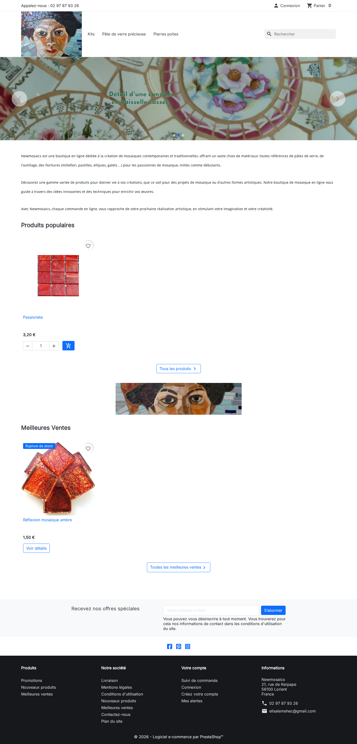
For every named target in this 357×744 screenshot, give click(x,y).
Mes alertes (191, 700)
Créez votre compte (199, 694)
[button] (286, 5)
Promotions (31, 680)
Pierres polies (165, 34)
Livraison (109, 680)
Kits (91, 34)
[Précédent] (19, 99)
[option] (178, 98)
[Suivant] (337, 99)
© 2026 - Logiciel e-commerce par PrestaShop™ (178, 736)
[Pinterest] (178, 646)
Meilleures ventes (37, 694)
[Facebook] (169, 646)
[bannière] (178, 399)
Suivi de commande (199, 680)
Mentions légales (116, 687)
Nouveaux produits (38, 687)
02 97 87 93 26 (283, 703)
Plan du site (111, 721)
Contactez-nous (115, 714)
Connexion (191, 687)
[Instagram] (187, 646)
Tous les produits (179, 369)
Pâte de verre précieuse (124, 34)
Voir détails (36, 548)
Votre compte (193, 667)
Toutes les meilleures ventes (178, 567)
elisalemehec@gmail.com (292, 711)
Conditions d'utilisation (122, 694)
